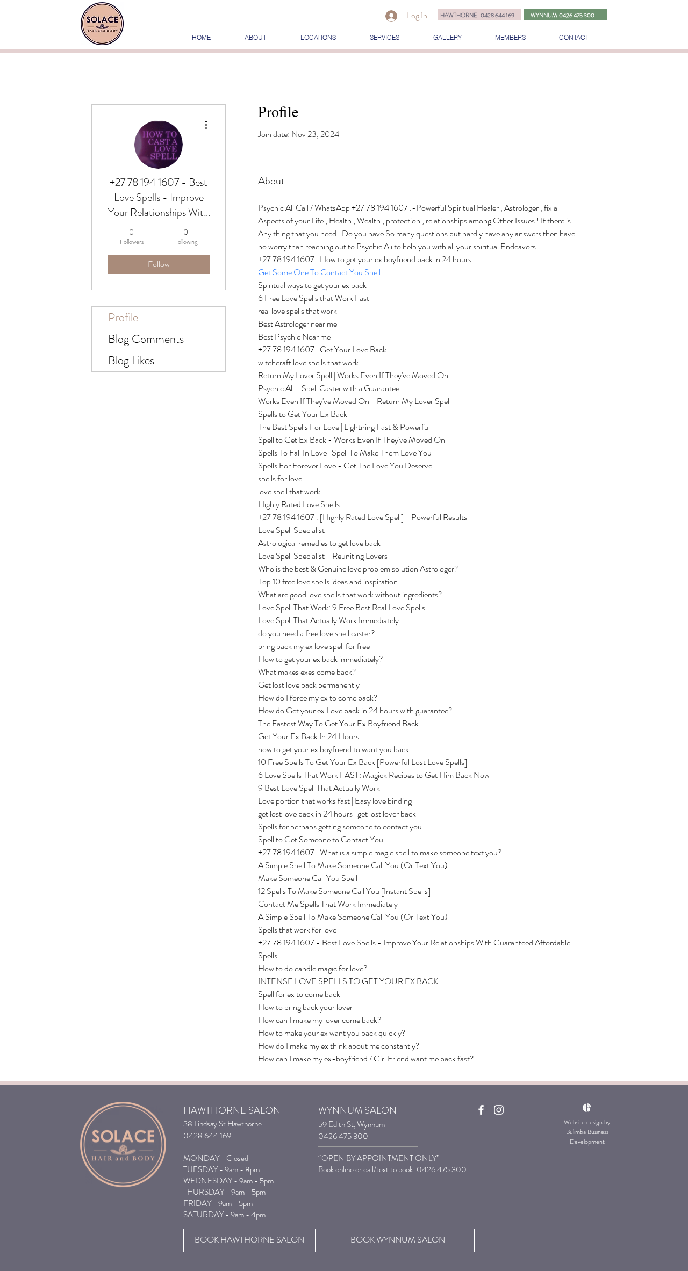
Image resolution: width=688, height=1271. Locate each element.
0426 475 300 (442, 1169)
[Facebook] (481, 1109)
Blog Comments (146, 338)
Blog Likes (131, 360)
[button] (318, 38)
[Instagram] (498, 1109)
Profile (123, 317)
